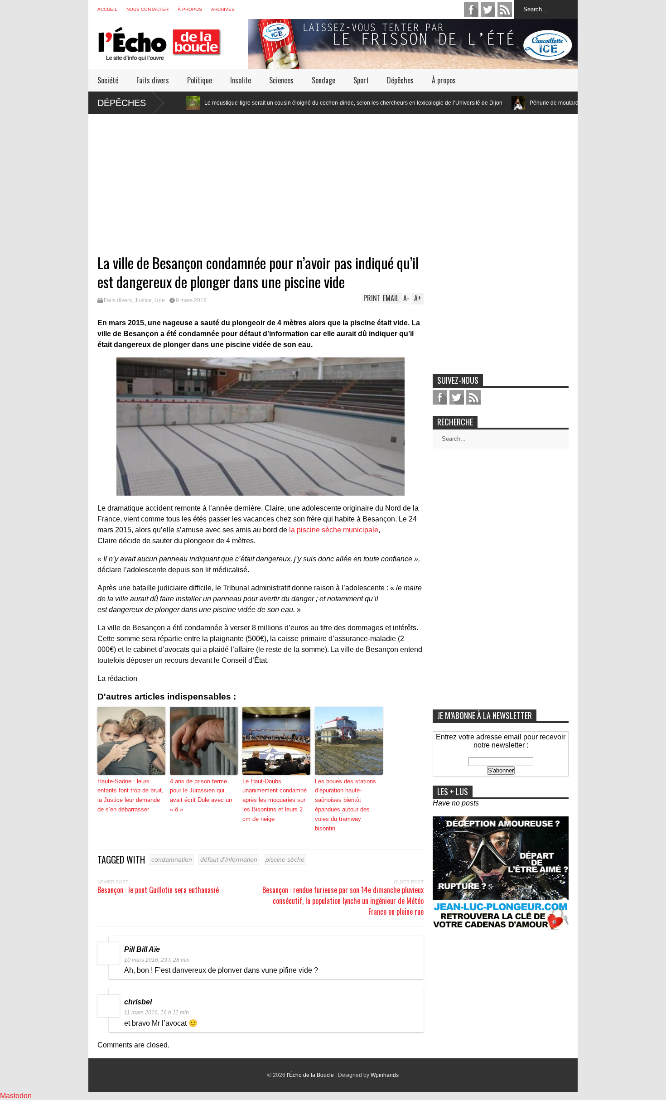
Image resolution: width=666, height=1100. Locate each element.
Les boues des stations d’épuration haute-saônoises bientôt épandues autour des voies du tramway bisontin (345, 805)
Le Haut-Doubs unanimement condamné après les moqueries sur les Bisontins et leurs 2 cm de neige (274, 800)
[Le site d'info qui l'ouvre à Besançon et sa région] (172, 55)
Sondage (323, 80)
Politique (199, 80)
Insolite (240, 80)
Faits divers (152, 80)
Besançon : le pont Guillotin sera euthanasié (158, 889)
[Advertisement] (333, 177)
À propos (190, 9)
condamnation (171, 859)
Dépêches (400, 80)
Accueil (107, 9)
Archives (223, 9)
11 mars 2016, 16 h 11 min (156, 1012)
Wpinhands (385, 1075)
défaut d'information (228, 859)
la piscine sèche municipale (333, 530)
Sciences (281, 80)
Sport (361, 80)
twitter (488, 9)
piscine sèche (284, 859)
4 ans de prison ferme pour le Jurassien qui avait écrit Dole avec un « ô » (201, 795)
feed (504, 9)
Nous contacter (147, 9)
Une (159, 300)
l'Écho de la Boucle (311, 1075)
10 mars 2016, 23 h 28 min (157, 960)
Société (107, 80)
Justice (143, 300)
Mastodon (16, 1096)
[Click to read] (470, 103)
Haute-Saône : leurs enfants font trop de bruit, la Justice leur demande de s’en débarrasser (130, 795)
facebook (471, 9)
